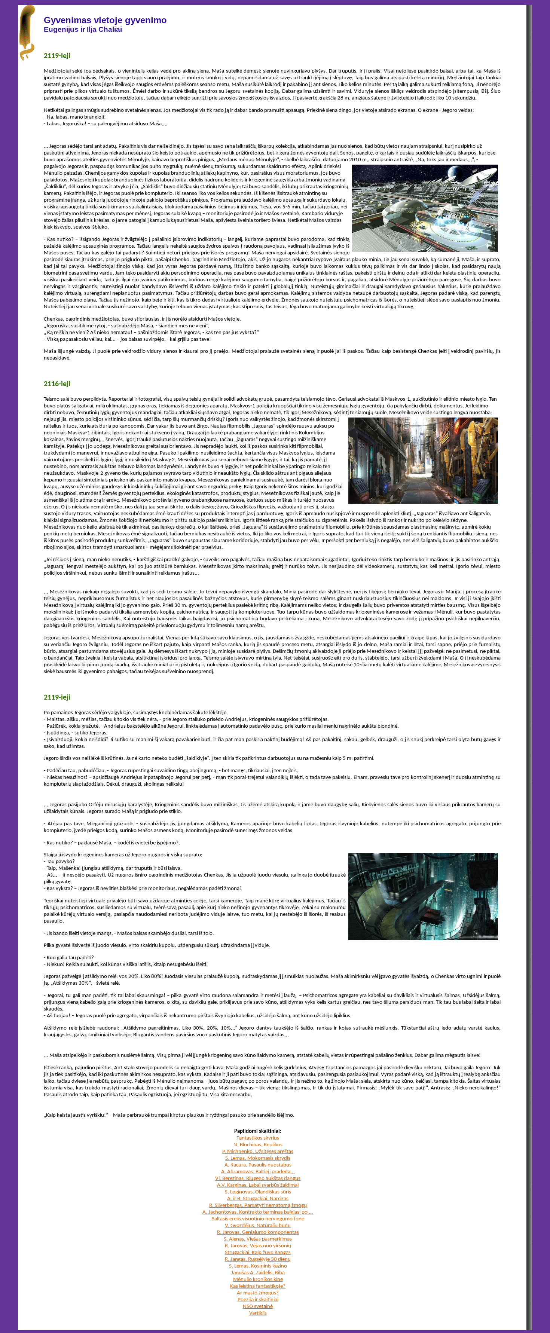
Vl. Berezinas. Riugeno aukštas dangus (257, 1178)
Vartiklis (258, 1313)
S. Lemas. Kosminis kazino (258, 1266)
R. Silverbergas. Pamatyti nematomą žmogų (258, 1205)
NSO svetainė (258, 1306)
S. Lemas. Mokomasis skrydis (257, 1158)
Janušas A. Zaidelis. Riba (258, 1273)
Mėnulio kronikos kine (258, 1279)
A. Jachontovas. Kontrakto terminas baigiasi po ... (257, 1212)
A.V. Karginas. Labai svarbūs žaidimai (258, 1185)
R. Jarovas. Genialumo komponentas (258, 1232)
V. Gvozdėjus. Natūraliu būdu (258, 1226)
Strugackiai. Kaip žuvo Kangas (258, 1253)
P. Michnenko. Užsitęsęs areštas (257, 1152)
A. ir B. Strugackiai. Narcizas (257, 1199)
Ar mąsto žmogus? (258, 1293)
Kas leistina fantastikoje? (257, 1286)
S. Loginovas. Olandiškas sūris (258, 1192)
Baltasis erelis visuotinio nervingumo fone (257, 1219)
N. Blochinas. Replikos (257, 1145)
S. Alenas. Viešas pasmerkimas (258, 1239)
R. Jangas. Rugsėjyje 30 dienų (258, 1259)
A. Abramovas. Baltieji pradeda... (258, 1172)
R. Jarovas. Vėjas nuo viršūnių (258, 1246)
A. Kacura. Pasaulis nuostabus (257, 1165)
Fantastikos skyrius (257, 1138)
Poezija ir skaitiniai (258, 1300)
